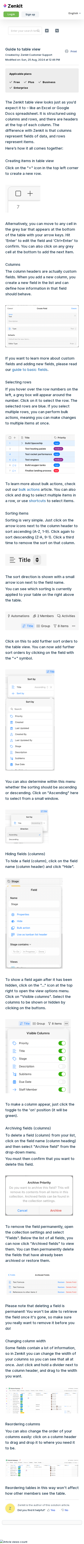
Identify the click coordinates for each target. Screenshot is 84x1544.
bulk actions (29, 489)
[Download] (34, 796)
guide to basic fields (30, 369)
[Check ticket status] (57, 30)
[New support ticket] (46, 30)
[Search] (38, 31)
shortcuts (37, 501)
